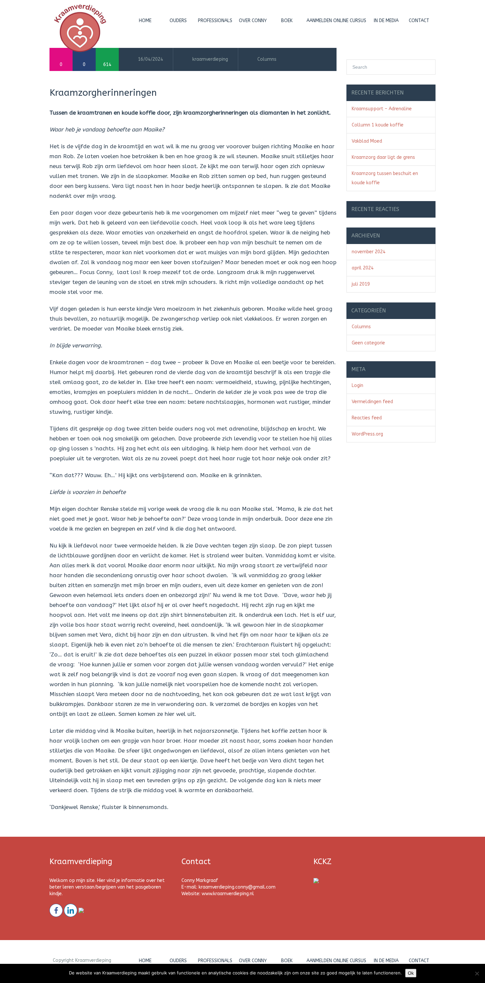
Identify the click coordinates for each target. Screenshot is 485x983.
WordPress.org (367, 434)
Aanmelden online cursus (336, 20)
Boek (287, 20)
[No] (476, 973)
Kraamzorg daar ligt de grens (383, 157)
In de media (386, 20)
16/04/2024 (150, 59)
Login (357, 385)
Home (145, 20)
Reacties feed (367, 418)
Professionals (215, 20)
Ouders (178, 20)
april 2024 (362, 268)
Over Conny (253, 20)
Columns (266, 59)
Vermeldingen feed (372, 401)
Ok (411, 973)
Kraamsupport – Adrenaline (382, 109)
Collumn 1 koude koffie (378, 125)
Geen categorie (368, 343)
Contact (419, 20)
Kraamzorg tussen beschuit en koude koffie (385, 178)
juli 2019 (361, 284)
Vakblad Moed (367, 141)
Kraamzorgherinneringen (103, 92)
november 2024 (368, 252)
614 (107, 64)
